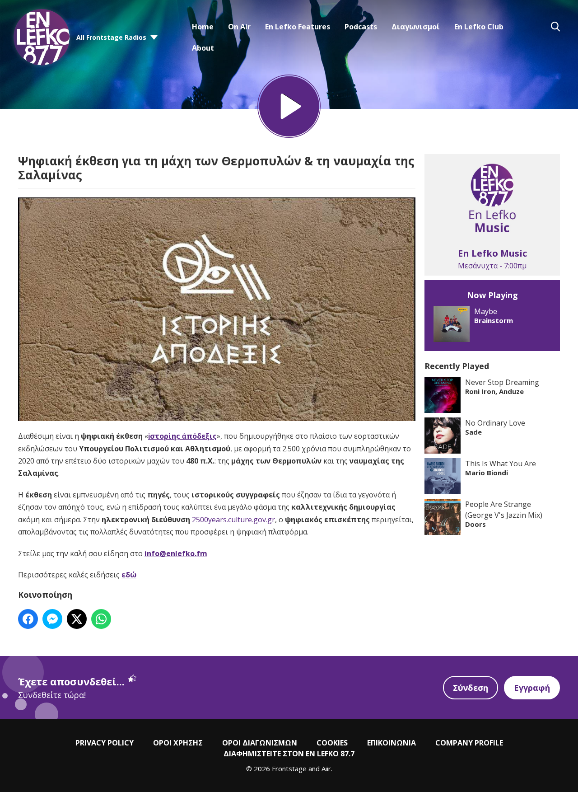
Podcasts (361, 27)
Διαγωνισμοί (416, 27)
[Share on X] (77, 619)
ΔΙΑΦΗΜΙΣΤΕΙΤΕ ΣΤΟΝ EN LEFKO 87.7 (289, 754)
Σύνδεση (470, 687)
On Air (239, 27)
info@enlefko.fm (175, 553)
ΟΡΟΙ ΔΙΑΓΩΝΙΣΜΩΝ (259, 743)
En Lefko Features (297, 27)
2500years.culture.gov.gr (233, 520)
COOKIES (332, 743)
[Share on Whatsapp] (101, 619)
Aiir (326, 768)
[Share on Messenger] (52, 619)
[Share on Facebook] (28, 619)
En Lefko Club (478, 27)
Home (203, 27)
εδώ (128, 575)
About (203, 48)
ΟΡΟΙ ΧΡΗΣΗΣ (178, 743)
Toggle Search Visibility (555, 27)
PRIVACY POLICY (104, 743)
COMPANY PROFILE (469, 743)
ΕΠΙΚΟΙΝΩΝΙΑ (391, 743)
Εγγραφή (532, 687)
